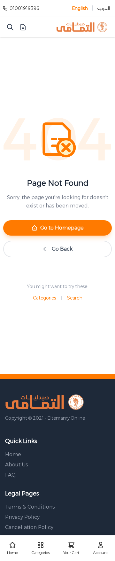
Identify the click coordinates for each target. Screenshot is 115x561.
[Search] (10, 27)
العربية (103, 8)
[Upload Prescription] (23, 27)
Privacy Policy (22, 517)
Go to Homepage (62, 228)
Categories (44, 298)
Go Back (62, 249)
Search (74, 298)
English (80, 8)
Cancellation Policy (29, 527)
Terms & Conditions (30, 507)
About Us (16, 465)
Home (13, 454)
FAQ (10, 475)
